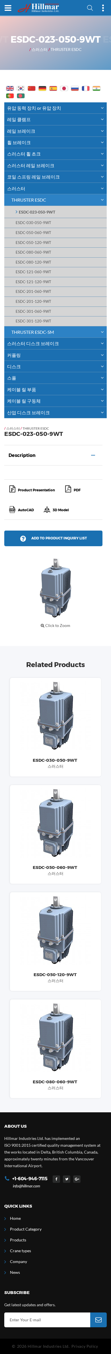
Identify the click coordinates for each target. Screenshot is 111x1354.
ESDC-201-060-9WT (33, 291)
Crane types (20, 1250)
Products (18, 1239)
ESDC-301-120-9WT (33, 321)
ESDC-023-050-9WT (37, 212)
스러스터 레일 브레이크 (30, 165)
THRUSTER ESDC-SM (32, 332)
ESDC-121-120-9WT (33, 282)
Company (18, 1261)
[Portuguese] (10, 95)
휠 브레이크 (19, 142)
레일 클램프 (19, 119)
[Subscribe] (98, 1319)
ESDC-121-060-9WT (33, 272)
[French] (86, 88)
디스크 (14, 366)
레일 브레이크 (21, 131)
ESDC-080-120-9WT (33, 262)
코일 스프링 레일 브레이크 (33, 176)
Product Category (26, 1229)
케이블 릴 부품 (21, 389)
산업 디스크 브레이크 (28, 412)
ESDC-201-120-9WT (33, 301)
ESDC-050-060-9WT (33, 233)
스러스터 (40, 49)
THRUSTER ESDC (66, 49)
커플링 (14, 355)
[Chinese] (32, 88)
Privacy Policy (84, 1346)
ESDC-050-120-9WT (33, 243)
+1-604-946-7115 (30, 1178)
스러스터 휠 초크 (24, 153)
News (15, 1272)
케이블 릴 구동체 (24, 400)
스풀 (11, 377)
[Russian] (75, 88)
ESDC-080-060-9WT (33, 252)
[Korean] (21, 88)
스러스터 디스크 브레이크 (33, 343)
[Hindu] (96, 88)
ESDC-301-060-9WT (33, 311)
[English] (10, 88)
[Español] (53, 88)
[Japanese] (64, 88)
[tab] (53, 455)
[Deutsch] (42, 88)
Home (15, 1218)
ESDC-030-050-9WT (33, 223)
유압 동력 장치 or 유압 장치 (34, 108)
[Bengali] (21, 95)
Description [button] (22, 455)
